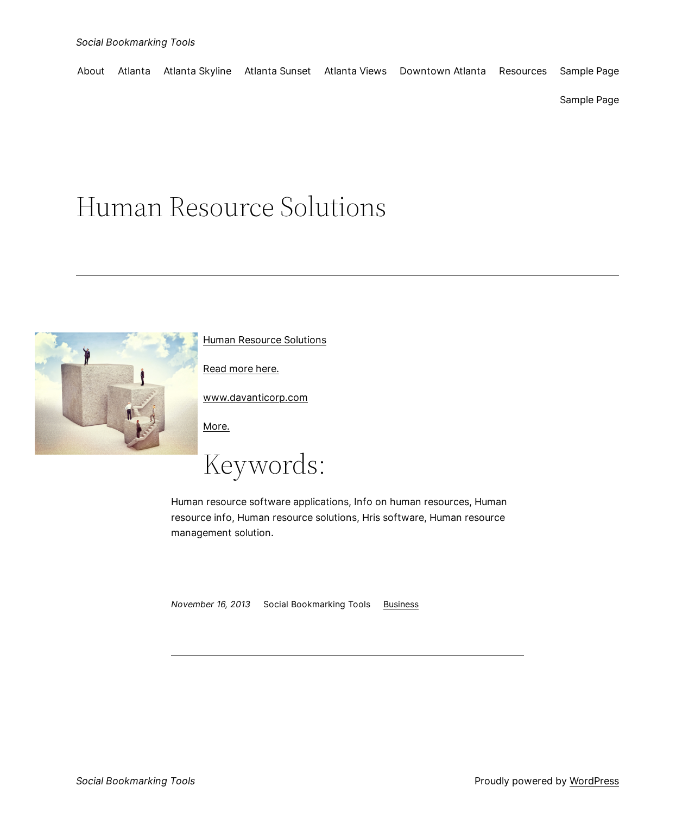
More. (216, 426)
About (91, 71)
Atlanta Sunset (277, 71)
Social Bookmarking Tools (135, 42)
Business (401, 604)
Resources (523, 71)
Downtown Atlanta (443, 71)
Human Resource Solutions (264, 339)
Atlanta (134, 71)
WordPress (594, 781)
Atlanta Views (355, 71)
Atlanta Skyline (197, 71)
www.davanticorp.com (255, 397)
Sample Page (589, 71)
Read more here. (241, 368)
